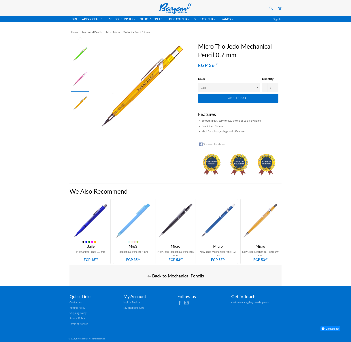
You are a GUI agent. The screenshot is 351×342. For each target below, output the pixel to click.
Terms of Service (78, 323)
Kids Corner (178, 19)
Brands (226, 19)
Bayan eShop (82, 338)
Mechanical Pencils (92, 32)
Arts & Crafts (92, 19)
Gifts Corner (204, 19)
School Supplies (121, 19)
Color (201, 78)
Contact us (75, 302)
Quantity (267, 78)
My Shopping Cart (133, 307)
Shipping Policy (77, 313)
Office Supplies (151, 19)
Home (73, 19)
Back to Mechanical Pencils (177, 275)
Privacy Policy (77, 318)
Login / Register (132, 302)
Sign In (277, 19)
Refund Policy (77, 307)
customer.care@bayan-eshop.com (250, 302)
